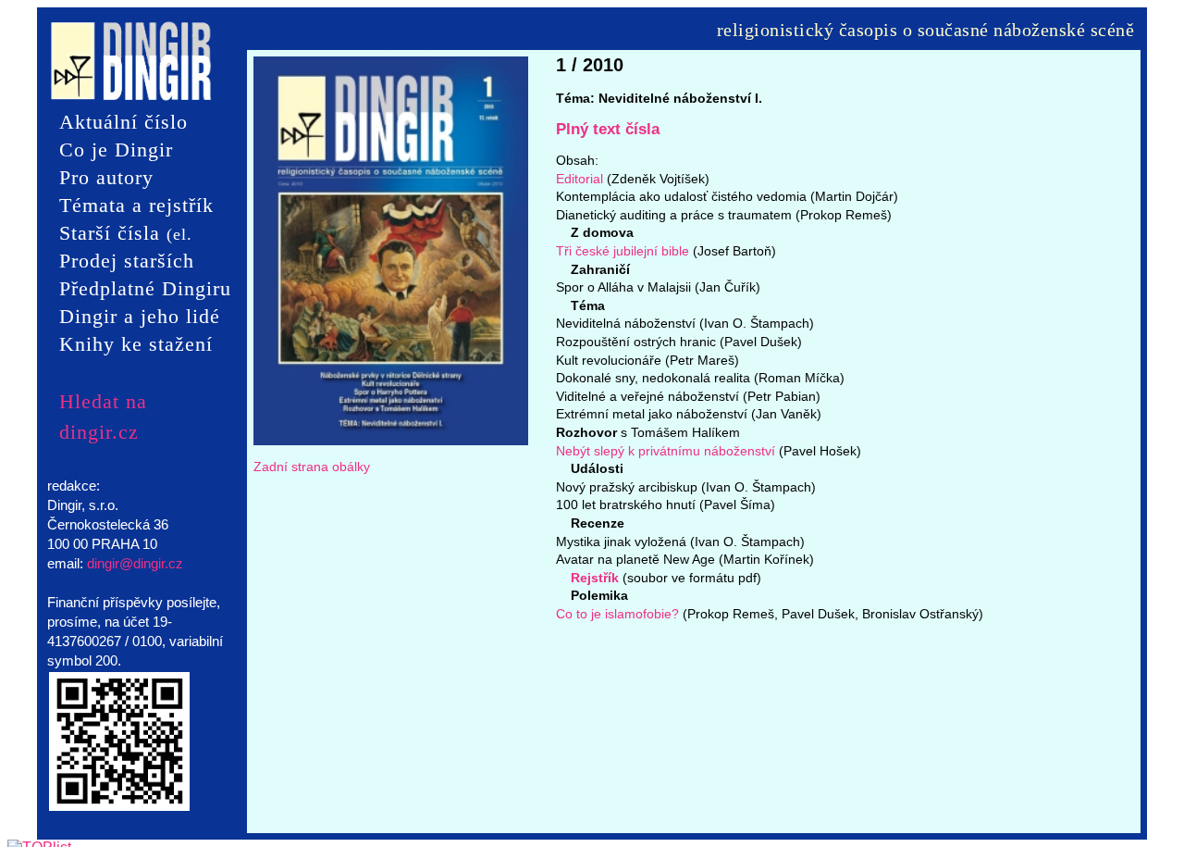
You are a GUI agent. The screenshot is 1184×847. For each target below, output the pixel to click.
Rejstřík (595, 577)
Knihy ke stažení (136, 343)
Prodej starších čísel (126, 262)
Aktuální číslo (123, 121)
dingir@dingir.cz (135, 563)
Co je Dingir (116, 149)
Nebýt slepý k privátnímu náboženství (665, 450)
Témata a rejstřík (136, 205)
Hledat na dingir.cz (103, 402)
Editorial (579, 178)
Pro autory (106, 177)
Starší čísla (125, 234)
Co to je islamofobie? (617, 613)
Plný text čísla (608, 129)
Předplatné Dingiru (145, 288)
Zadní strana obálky (311, 466)
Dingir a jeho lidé (139, 316)
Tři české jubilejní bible (622, 250)
